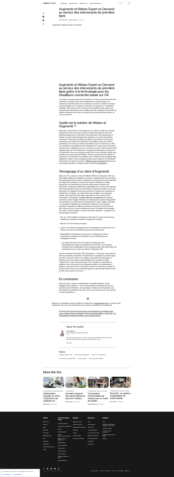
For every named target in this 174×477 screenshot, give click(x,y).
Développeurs (91, 444)
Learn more (69, 343)
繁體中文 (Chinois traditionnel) (62, 439)
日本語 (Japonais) (62, 451)
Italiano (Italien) (61, 448)
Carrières (105, 438)
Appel (44, 427)
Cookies (60, 429)
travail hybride (82, 358)
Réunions (45, 424)
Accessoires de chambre (78, 438)
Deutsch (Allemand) (62, 445)
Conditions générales (63, 423)
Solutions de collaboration (67, 358)
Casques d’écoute (77, 435)
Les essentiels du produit (93, 432)
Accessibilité (90, 441)
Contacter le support (107, 428)
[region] (20, 473)
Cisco (104, 421)
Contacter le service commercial (107, 431)
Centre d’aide (91, 427)
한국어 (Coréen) (61, 453)
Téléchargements (91, 424)
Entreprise (105, 418)
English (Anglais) (62, 442)
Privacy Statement (6, 474)
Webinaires (45, 441)
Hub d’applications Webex (82, 354)
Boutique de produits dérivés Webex (109, 435)
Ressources (91, 418)
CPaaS (44, 449)
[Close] (38, 470)
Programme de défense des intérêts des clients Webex (109, 425)
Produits (45, 418)
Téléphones (75, 430)
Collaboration (64, 3)
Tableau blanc (46, 444)
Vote (44, 438)
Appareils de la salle (77, 421)
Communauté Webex (92, 430)
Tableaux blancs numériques (79, 427)
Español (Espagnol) (62, 460)
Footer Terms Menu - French (64, 419)
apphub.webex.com (101, 303)
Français (60, 434)
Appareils (75, 418)
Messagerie (45, 430)
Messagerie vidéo (47, 435)
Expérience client (84, 3)
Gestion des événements (95, 3)
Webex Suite (46, 421)
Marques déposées (62, 431)
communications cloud (65, 354)
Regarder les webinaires (93, 435)
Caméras (75, 432)
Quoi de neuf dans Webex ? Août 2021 (99, 313)
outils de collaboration (98, 354)
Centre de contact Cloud (48, 446)
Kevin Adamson (73, 20)
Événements (46, 432)
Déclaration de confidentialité (64, 426)
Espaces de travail (73, 3)
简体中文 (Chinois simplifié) (64, 436)
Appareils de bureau (77, 424)
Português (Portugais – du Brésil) (63, 457)
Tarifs (89, 421)
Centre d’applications (92, 438)
